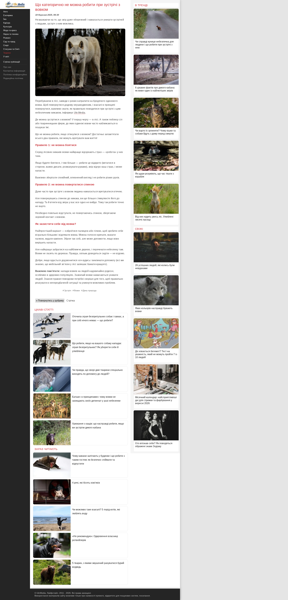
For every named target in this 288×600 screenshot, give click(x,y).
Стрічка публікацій (11, 62)
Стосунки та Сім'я (11, 49)
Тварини (7, 53)
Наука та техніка (10, 34)
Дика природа (89, 290)
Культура (7, 26)
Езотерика (8, 15)
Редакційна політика (13, 78)
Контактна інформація (14, 71)
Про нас (7, 67)
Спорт (6, 45)
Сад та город (9, 41)
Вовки (77, 290)
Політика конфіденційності (16, 74)
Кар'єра (6, 23)
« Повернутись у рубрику (50, 300)
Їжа (4, 19)
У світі (6, 56)
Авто (5, 11)
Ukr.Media (79, 112)
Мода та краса (9, 30)
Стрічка (70, 300)
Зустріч (67, 290)
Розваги (6, 38)
